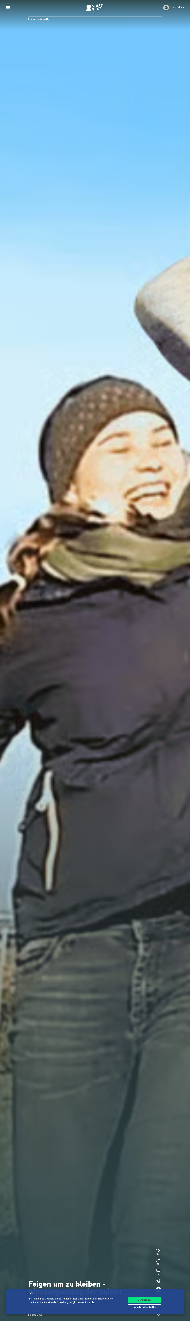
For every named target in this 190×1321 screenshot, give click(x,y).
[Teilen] (158, 1281)
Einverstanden (144, 1300)
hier (93, 1302)
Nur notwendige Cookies (144, 1307)
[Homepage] (95, 7)
